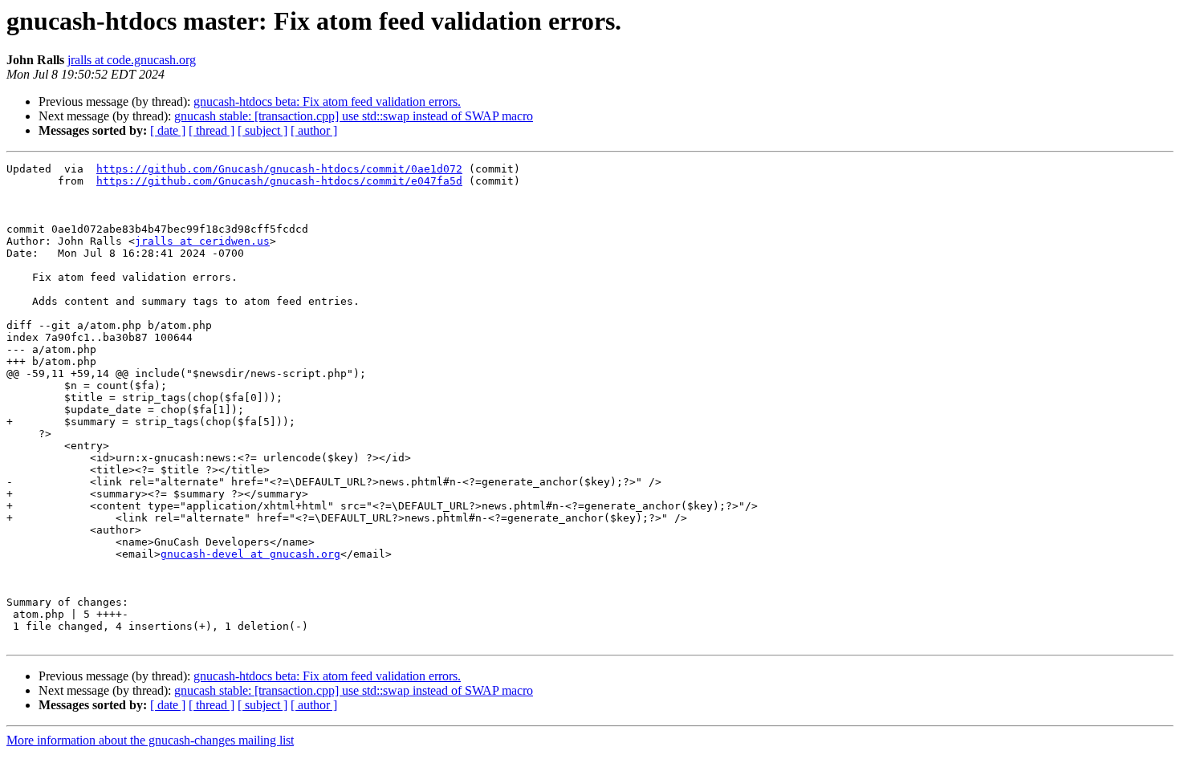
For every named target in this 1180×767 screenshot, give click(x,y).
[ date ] (167, 130)
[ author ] (314, 130)
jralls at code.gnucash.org (131, 60)
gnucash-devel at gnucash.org (250, 554)
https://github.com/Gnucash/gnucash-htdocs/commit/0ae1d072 (279, 169)
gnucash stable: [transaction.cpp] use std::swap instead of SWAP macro (353, 116)
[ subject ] (262, 130)
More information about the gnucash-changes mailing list (150, 740)
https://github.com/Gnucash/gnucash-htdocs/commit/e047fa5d (279, 181)
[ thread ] (211, 130)
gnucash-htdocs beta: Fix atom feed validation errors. (327, 101)
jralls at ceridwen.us (202, 241)
